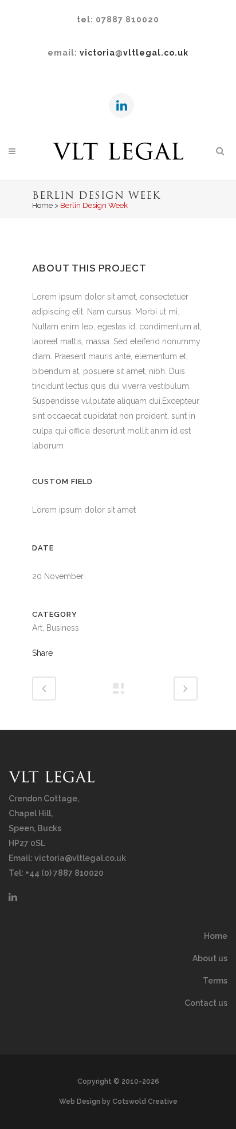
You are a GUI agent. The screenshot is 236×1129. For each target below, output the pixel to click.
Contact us (205, 1003)
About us (209, 958)
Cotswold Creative (145, 1101)
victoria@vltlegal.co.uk (134, 52)
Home (42, 205)
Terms (215, 980)
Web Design (79, 1101)
